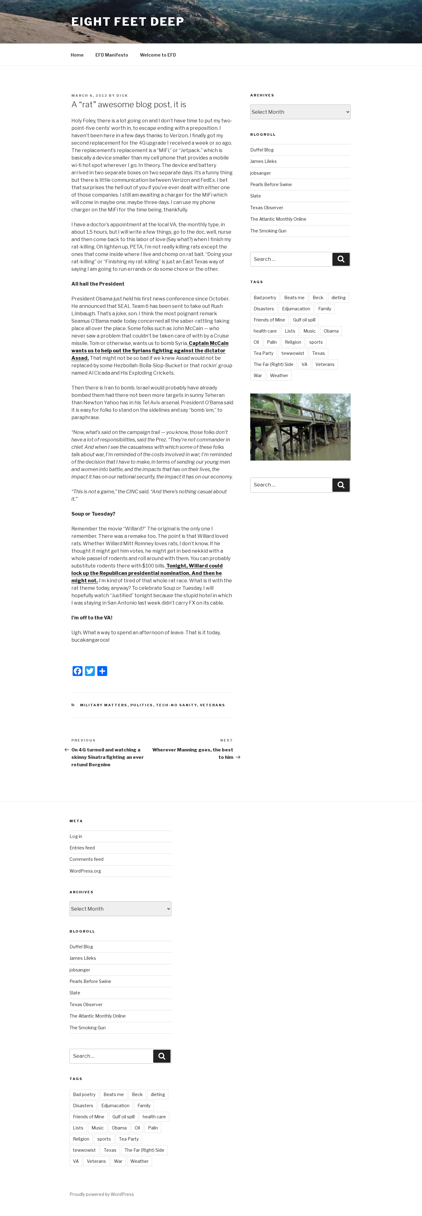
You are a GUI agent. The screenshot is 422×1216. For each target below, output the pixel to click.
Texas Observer (266, 207)
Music (309, 331)
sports (316, 342)
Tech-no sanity (176, 705)
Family (324, 308)
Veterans (213, 705)
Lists (290, 331)
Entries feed (82, 847)
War (258, 375)
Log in (76, 836)
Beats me (294, 297)
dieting (338, 297)
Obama (331, 331)
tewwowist (292, 353)
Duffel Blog (262, 149)
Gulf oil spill (304, 319)
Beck (318, 297)
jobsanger (260, 173)
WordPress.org (85, 871)
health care (265, 331)
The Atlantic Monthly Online (278, 219)
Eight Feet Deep (128, 21)
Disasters (264, 308)
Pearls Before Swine (271, 184)
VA (304, 364)
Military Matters (104, 705)
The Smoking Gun (268, 230)
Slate (255, 195)
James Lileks (263, 161)
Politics (141, 705)
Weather (279, 375)
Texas (318, 353)
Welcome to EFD (158, 54)
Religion (293, 342)
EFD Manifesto (111, 54)
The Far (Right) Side (273, 364)
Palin (272, 342)
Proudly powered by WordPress (102, 1194)
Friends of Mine (269, 319)
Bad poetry (265, 297)
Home (77, 54)
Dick (122, 95)
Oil (256, 342)
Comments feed (86, 859)
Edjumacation (296, 308)
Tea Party (263, 353)
